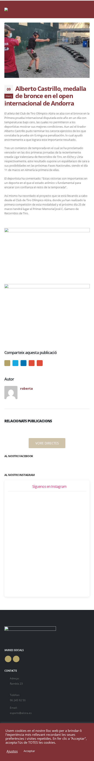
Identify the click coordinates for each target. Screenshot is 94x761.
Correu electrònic (40, 363)
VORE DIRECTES (47, 443)
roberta (26, 388)
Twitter (15, 363)
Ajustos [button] (12, 751)
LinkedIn (23, 363)
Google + (32, 363)
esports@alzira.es (21, 713)
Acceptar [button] (29, 751)
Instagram (16, 659)
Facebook (7, 363)
